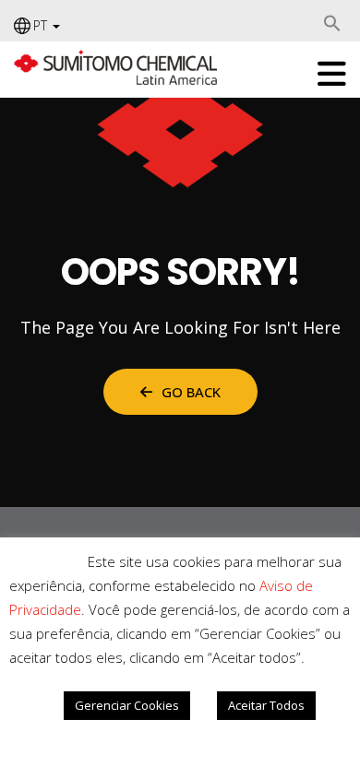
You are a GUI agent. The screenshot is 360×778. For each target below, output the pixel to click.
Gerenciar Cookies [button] (127, 705)
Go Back (191, 392)
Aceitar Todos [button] (266, 705)
